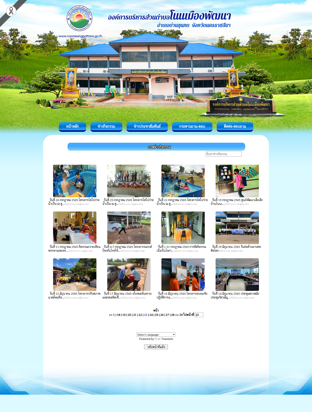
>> (177, 315)
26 (162, 315)
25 (156, 315)
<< (110, 315)
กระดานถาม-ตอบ (192, 126)
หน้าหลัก (72, 126)
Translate (167, 339)
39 (181, 315)
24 (151, 315)
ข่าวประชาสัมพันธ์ (147, 126)
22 (140, 315)
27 (167, 315)
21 (134, 315)
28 (172, 315)
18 (118, 315)
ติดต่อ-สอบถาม (235, 126)
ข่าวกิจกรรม (106, 126)
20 (129, 315)
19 (124, 315)
